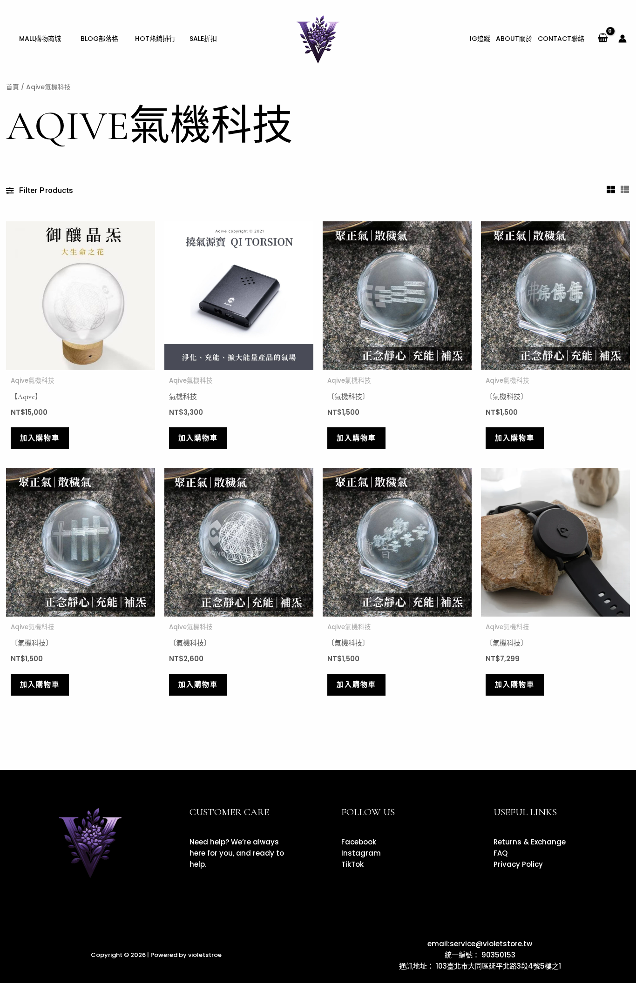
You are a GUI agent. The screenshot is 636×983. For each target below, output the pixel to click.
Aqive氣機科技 (32, 380)
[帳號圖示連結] (622, 38)
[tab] (611, 189)
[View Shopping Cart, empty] (602, 39)
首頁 (12, 87)
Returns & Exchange (530, 842)
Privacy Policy (518, 864)
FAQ (500, 853)
